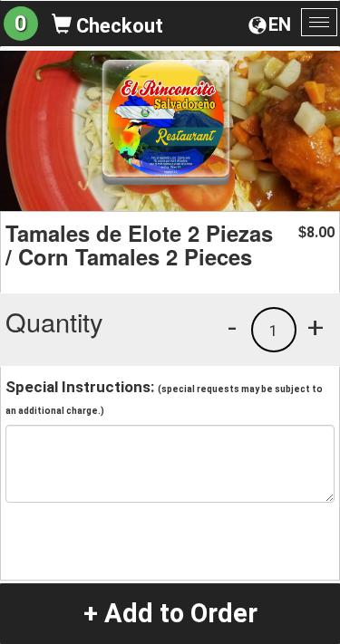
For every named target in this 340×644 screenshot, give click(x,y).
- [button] (232, 327)
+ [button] (315, 327)
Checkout (117, 25)
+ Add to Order (170, 613)
